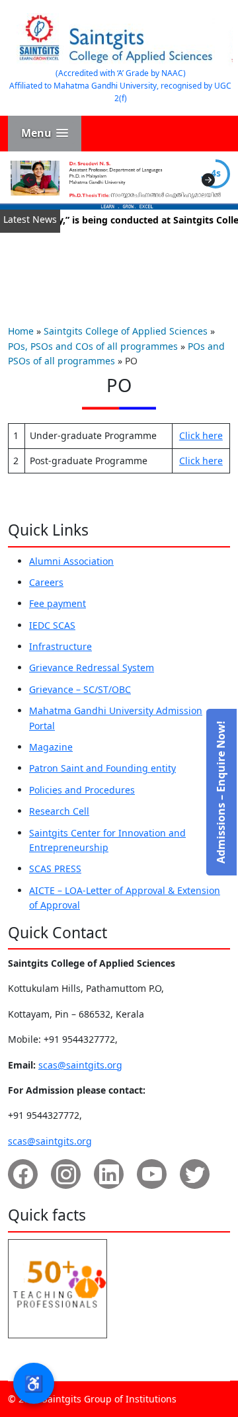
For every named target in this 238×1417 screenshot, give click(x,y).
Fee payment (57, 603)
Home (21, 331)
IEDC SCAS (52, 625)
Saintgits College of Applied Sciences (126, 331)
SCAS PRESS (55, 868)
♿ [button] (34, 1383)
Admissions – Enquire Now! (221, 792)
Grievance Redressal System (91, 667)
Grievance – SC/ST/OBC (80, 689)
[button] (45, 133)
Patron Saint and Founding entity (102, 768)
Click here (201, 435)
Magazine (51, 747)
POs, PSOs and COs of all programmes (93, 346)
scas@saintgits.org (80, 1065)
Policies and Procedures (82, 790)
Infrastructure (60, 646)
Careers (46, 582)
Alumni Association (71, 561)
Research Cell (59, 811)
